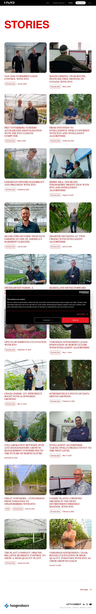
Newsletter (83, 607)
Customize (46, 320)
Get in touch (80, 3)
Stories (71, 3)
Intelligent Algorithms (58, 3)
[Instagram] (87, 604)
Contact (89, 607)
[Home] (9, 2)
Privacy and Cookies (65, 607)
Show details (81, 314)
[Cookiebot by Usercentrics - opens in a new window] (80, 292)
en (89, 3)
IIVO (47, 3)
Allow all (75, 320)
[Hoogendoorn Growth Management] (25, 606)
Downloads (75, 607)
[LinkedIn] (84, 604)
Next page (84, 589)
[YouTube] (90, 604)
